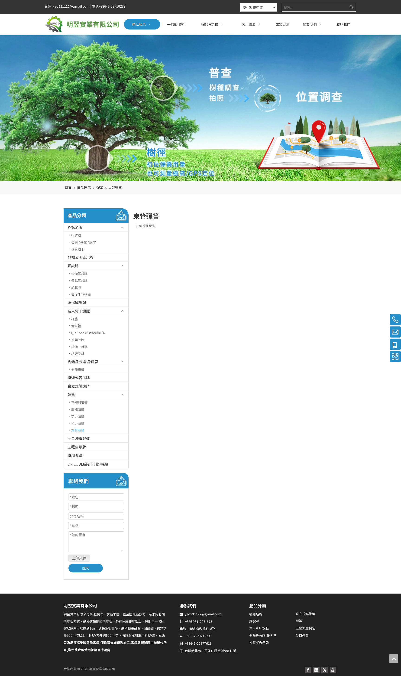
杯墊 (74, 319)
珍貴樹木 (77, 249)
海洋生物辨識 (81, 294)
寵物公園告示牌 (81, 257)
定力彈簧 (77, 416)
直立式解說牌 (79, 386)
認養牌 (76, 287)
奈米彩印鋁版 (79, 311)
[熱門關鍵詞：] (351, 7)
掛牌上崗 (77, 339)
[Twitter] (324, 669)
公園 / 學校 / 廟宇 (83, 242)
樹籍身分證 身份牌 (83, 361)
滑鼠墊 (76, 325)
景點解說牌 (79, 280)
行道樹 (76, 235)
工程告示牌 (77, 447)
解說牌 (73, 265)
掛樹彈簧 (75, 455)
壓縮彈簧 (77, 409)
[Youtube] (333, 669)
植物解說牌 (79, 273)
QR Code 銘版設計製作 (88, 332)
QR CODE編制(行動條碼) (88, 464)
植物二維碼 (79, 346)
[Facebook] (308, 669)
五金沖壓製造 (79, 438)
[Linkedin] (316, 669)
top (393, 658)
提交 (85, 568)
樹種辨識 (77, 369)
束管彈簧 (77, 430)
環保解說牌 (77, 302)
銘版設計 (77, 353)
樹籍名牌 (75, 227)
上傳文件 (79, 557)
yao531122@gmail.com (203, 614)
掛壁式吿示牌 (79, 377)
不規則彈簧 (79, 402)
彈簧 (71, 394)
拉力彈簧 (77, 423)
